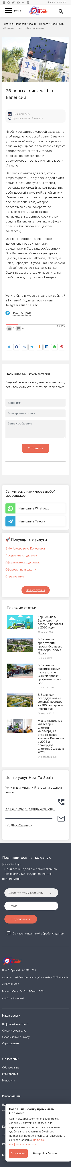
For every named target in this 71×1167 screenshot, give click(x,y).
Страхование (14, 576)
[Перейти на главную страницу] (38, 11)
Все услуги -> (35, 590)
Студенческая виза (14, 1030)
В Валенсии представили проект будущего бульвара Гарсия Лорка (50, 646)
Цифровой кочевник (15, 1024)
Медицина (8, 1080)
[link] (54, 347)
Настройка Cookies (45, 1153)
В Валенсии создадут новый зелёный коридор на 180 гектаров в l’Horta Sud (50, 702)
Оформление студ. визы (22, 562)
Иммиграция (10, 1073)
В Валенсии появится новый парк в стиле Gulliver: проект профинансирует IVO (49, 674)
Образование (10, 1067)
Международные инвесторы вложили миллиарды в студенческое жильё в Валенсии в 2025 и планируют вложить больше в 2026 (51, 736)
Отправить (35, 448)
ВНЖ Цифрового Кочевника (25, 548)
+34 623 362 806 (58, 2)
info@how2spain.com (19, 825)
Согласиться (18, 1153)
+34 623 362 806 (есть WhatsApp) (30, 809)
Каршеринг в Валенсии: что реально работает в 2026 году (50, 622)
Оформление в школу (20, 569)
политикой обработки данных (45, 933)
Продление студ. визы (21, 555)
